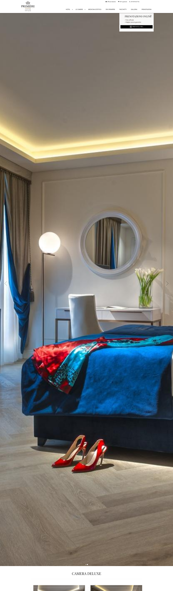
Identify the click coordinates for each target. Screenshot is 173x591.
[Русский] (152, 2)
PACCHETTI (123, 9)
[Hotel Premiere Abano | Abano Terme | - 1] (85, 564)
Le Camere (79, 9)
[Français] (150, 2)
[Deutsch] (147, 2)
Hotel (68, 9)
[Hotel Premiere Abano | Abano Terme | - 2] (87, 564)
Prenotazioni (146, 9)
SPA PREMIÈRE (110, 9)
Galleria (134, 9)
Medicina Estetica (94, 9)
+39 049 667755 (134, 1)
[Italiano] (142, 2)
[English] (145, 2)
